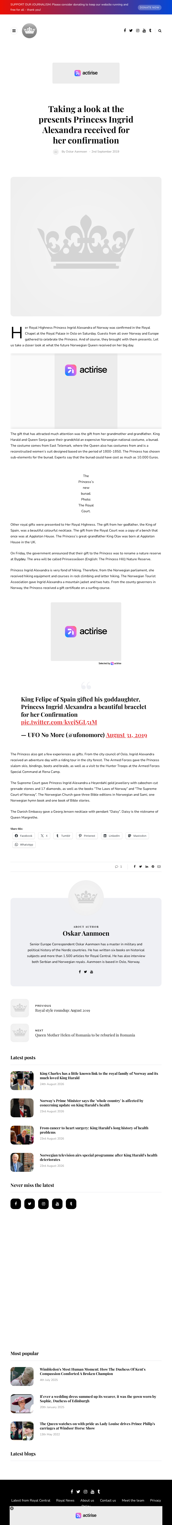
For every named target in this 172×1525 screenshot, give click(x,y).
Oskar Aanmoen (76, 152)
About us (87, 1500)
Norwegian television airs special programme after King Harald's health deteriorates (98, 1157)
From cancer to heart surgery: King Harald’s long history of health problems (94, 1129)
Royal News (65, 1500)
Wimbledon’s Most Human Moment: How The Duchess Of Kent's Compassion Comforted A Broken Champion (93, 1371)
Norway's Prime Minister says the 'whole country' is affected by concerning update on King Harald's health (91, 1102)
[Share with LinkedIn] (146, 867)
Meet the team (133, 1500)
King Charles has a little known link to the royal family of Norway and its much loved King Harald (99, 1075)
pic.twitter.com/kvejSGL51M (59, 722)
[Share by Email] (159, 867)
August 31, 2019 (126, 735)
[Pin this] (152, 867)
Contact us (108, 1500)
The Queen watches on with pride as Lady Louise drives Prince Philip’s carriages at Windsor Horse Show (97, 1425)
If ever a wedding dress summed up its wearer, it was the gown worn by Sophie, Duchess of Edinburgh (98, 1398)
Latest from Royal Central (30, 1500)
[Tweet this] (140, 867)
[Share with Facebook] (134, 867)
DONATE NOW (149, 7)
